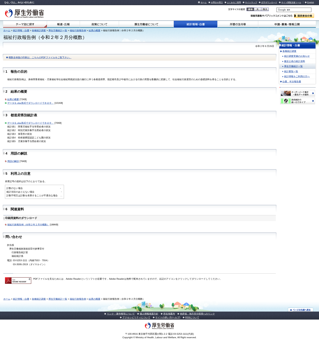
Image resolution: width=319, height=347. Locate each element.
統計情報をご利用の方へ (297, 76)
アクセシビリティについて (136, 317)
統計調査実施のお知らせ (297, 56)
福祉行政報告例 (78, 30)
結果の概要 (94, 30)
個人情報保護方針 (149, 313)
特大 (264, 9)
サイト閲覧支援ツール (291, 2)
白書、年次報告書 (291, 81)
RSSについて (192, 317)
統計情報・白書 (195, 24)
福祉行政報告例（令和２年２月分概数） (28, 224)
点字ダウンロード (269, 2)
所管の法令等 (237, 24)
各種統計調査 (39, 30)
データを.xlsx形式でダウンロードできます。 (30, 103)
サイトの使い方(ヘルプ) (167, 317)
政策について (99, 24)
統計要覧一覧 (291, 71)
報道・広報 (63, 24)
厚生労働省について (146, 24)
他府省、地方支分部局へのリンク (197, 313)
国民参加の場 (304, 16)
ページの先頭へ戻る (300, 309)
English (310, 2)
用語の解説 (13, 161)
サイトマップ (251, 2)
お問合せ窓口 (217, 2)
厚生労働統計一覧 (58, 30)
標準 (250, 9)
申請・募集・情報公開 (287, 24)
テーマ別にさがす (25, 24)
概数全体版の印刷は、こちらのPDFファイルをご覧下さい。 (40, 57)
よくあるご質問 (234, 2)
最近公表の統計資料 (294, 61)
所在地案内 (169, 313)
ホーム (204, 2)
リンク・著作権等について (121, 313)
